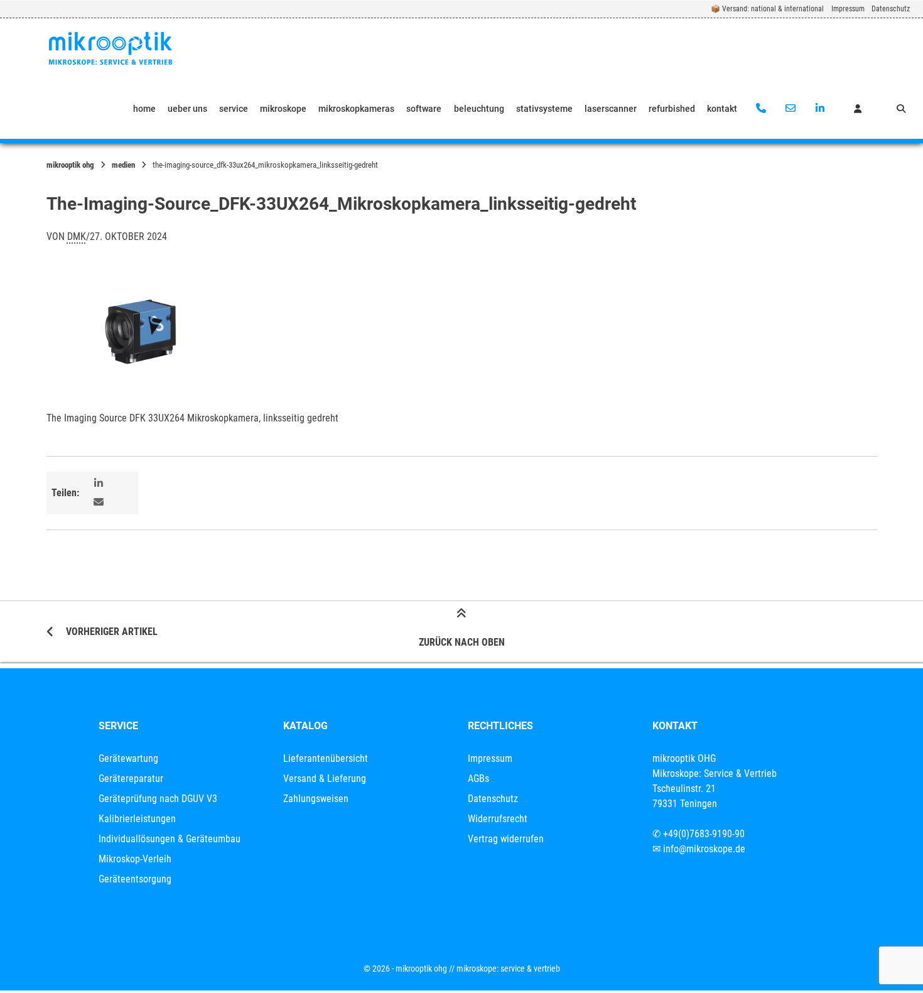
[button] (100, 483)
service (233, 109)
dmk (76, 236)
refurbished (672, 109)
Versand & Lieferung (324, 778)
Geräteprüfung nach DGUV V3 (158, 799)
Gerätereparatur (131, 778)
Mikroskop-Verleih (135, 859)
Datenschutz (891, 8)
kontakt (722, 109)
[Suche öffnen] (901, 109)
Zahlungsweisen (315, 799)
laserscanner (611, 109)
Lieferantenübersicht (325, 758)
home (144, 109)
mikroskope (283, 109)
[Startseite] (110, 48)
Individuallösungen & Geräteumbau (169, 839)
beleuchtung (479, 109)
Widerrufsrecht (497, 819)
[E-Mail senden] (790, 108)
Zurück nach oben (462, 642)
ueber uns (187, 109)
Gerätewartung (128, 758)
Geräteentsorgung (135, 879)
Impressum (848, 8)
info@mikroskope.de (704, 849)
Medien (123, 165)
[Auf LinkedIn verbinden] (819, 108)
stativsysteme (544, 109)
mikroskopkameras (356, 109)
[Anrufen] (761, 108)
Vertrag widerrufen (506, 839)
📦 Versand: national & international (767, 8)
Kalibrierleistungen (137, 819)
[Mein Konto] (857, 109)
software (423, 109)
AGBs (478, 778)
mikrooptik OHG (70, 165)
